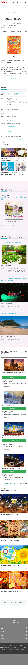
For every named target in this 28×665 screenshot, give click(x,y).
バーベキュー (9, 483)
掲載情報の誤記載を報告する (21, 139)
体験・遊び (22, 602)
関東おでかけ (14, 617)
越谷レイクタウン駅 (8, 602)
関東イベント (20, 617)
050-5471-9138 (10, 125)
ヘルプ (24, 647)
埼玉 (16, 602)
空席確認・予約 (14, 377)
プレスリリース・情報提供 (14, 649)
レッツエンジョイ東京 (5, 617)
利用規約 (11, 645)
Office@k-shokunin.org (11, 126)
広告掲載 (22, 649)
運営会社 (14, 652)
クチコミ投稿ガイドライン (16, 647)
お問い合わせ (4, 649)
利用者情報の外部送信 (4, 647)
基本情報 (3, 87)
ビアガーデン (17, 483)
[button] (13, 56)
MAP (8, 105)
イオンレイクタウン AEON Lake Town (15, 93)
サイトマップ (5, 645)
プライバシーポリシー (19, 645)
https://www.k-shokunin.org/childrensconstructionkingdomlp (17, 130)
